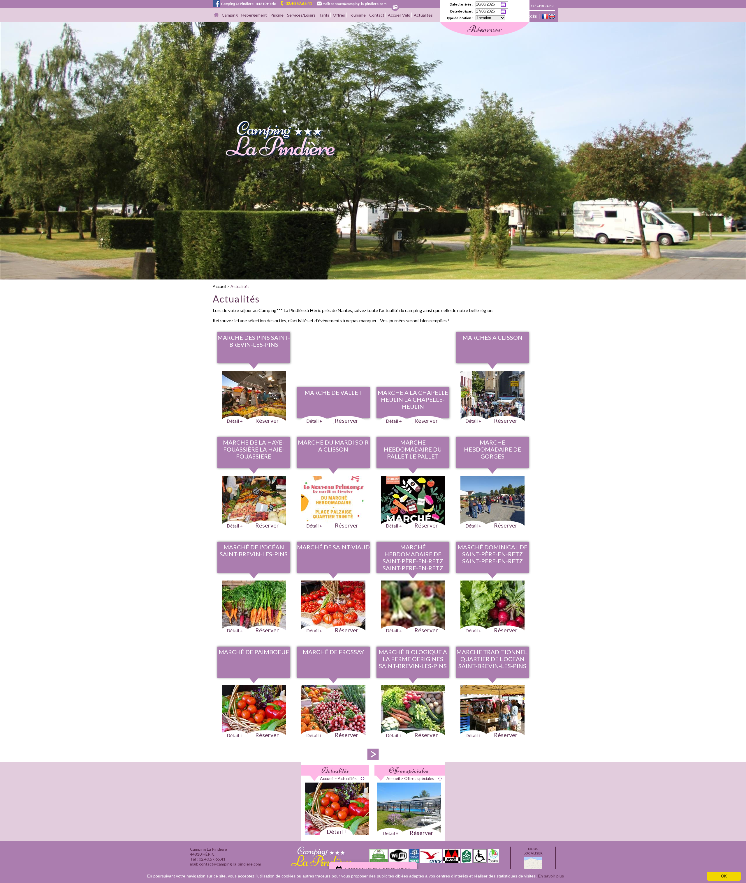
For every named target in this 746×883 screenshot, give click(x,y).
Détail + (337, 831)
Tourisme (357, 15)
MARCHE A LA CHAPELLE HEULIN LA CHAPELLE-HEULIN (413, 399)
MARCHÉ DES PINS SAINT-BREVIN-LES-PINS (253, 341)
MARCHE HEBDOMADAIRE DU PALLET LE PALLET (413, 449)
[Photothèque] (395, 7)
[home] (275, 157)
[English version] (552, 17)
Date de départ (461, 11)
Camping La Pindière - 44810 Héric (248, 3)
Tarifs (324, 15)
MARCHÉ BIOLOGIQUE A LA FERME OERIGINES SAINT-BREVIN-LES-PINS (413, 658)
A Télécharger (539, 5)
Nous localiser (533, 851)
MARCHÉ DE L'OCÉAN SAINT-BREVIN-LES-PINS (254, 551)
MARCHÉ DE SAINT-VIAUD (333, 547)
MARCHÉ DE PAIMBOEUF (254, 651)
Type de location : (459, 18)
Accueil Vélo (399, 15)
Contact (376, 15)
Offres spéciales (408, 770)
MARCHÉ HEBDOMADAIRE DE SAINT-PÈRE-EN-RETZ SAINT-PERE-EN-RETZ (413, 557)
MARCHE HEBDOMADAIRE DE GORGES (492, 449)
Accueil (219, 286)
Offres (339, 15)
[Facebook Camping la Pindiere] (216, 3)
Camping (230, 15)
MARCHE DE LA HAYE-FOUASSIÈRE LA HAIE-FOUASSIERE (253, 449)
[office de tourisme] (493, 861)
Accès (531, 16)
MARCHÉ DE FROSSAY (333, 651)
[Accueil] (216, 15)
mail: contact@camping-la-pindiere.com (354, 3)
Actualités (423, 15)
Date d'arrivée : (461, 4)
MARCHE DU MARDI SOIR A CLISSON (333, 446)
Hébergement (254, 15)
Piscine (277, 15)
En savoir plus (551, 876)
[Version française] (545, 17)
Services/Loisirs (301, 15)
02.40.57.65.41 (298, 3)
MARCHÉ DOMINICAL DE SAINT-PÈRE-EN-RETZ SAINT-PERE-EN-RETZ (492, 554)
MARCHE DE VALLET (333, 392)
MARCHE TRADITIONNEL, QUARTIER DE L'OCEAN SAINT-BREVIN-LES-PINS (492, 658)
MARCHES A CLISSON (492, 337)
